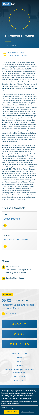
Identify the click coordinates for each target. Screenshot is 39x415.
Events (19, 361)
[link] (19, 220)
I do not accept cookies (27, 412)
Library (19, 366)
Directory (19, 380)
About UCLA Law (19, 353)
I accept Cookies (11, 412)
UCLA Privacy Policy (7, 408)
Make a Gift (19, 376)
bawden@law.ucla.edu (15, 278)
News (19, 357)
